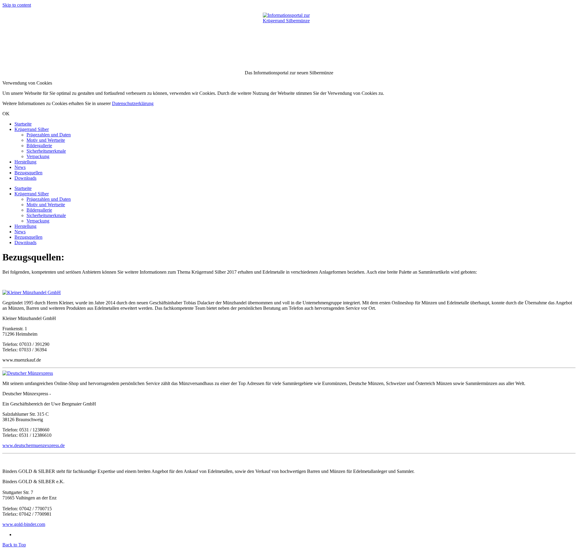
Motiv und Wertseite (45, 140)
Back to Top (14, 544)
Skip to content (16, 5)
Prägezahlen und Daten (48, 134)
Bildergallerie (39, 145)
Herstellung (25, 161)
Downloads (25, 178)
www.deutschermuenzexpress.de (33, 445)
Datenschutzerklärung (133, 103)
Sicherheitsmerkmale (46, 151)
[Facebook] (16, 534)
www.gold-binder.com (23, 524)
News (20, 167)
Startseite (23, 123)
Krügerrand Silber (31, 129)
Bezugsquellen (28, 172)
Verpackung (37, 156)
